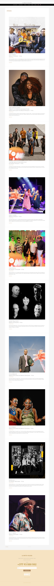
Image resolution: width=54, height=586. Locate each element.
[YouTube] (29, 574)
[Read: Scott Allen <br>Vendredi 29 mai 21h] (27, 513)
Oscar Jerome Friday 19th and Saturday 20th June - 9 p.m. (21, 374)
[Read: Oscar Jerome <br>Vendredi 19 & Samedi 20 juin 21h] (27, 354)
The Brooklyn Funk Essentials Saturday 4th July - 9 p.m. (18, 162)
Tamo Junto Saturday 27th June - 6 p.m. (16, 268)
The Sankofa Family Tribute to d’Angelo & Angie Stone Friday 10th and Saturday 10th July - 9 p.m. (21, 109)
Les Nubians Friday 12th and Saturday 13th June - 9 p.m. (21, 427)
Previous (6, 546)
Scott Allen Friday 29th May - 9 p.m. (15, 533)
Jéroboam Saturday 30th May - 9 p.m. (16, 480)
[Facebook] (27, 574)
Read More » (10, 62)
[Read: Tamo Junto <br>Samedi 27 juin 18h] (27, 248)
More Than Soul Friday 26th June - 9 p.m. (16, 321)
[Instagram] (25, 574)
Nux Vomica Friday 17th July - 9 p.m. (15, 55)
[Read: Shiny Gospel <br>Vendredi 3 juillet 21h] (27, 195)
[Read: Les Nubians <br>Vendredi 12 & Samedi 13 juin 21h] (27, 407)
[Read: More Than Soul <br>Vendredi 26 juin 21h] (27, 301)
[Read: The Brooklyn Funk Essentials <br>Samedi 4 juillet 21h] (27, 142)
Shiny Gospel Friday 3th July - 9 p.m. (15, 215)
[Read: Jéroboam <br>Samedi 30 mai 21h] (27, 460)
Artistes (10, 57)
